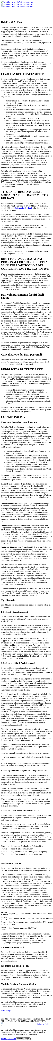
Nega (9, 1010)
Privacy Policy (44, 1024)
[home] (17, 4)
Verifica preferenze (8, 1039)
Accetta (4, 1010)
